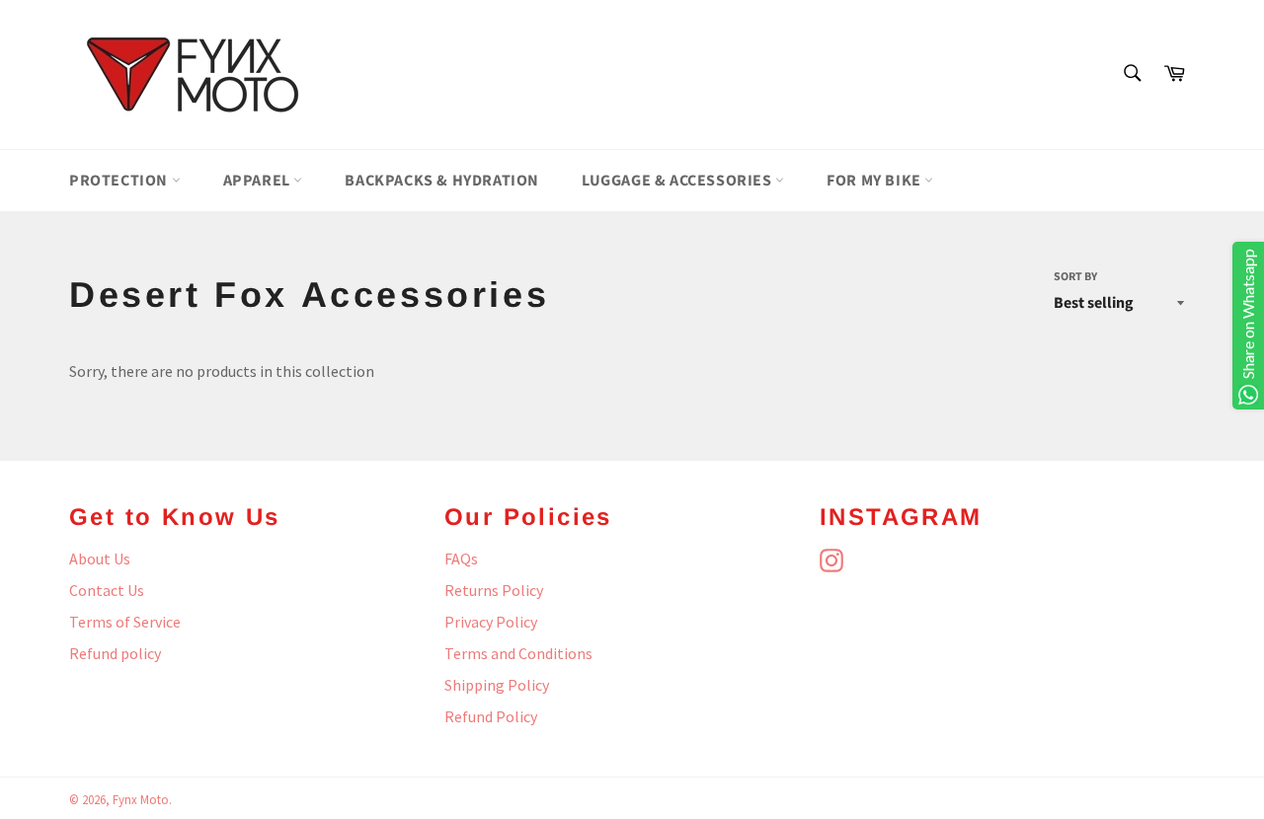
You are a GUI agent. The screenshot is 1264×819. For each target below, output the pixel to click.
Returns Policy (493, 590)
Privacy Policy (490, 622)
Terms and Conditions (518, 653)
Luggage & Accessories (678, 180)
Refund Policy (490, 716)
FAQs (461, 558)
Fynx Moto (141, 799)
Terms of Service (125, 622)
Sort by (1075, 277)
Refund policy (115, 653)
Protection (120, 180)
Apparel (258, 180)
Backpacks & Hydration (442, 180)
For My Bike (875, 180)
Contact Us (106, 590)
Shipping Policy (496, 685)
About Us (99, 558)
